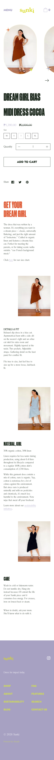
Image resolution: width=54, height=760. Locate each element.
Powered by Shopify (11, 742)
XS (7, 135)
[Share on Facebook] (13, 182)
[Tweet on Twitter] (20, 182)
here (11, 260)
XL (35, 135)
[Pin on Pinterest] (27, 182)
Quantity (8, 146)
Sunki (16, 734)
